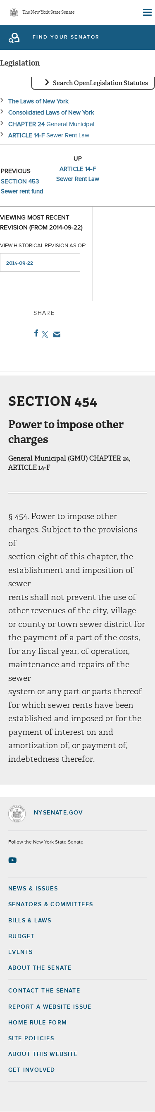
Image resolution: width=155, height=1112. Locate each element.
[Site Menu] (146, 12)
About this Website (43, 1054)
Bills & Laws (30, 921)
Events (20, 952)
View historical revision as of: (43, 246)
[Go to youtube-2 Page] (13, 860)
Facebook (34, 333)
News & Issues (33, 889)
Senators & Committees (50, 904)
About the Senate (40, 968)
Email (55, 334)
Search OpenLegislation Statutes (100, 83)
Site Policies (31, 1038)
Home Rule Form (37, 1023)
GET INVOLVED (31, 1070)
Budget (21, 936)
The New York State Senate (48, 12)
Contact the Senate (44, 991)
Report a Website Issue (50, 1007)
